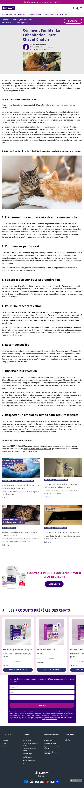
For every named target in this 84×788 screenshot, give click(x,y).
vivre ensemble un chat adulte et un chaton (35, 80)
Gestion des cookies (29, 760)
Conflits (48, 480)
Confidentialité (27, 757)
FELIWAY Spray (19, 446)
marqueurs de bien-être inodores (37, 448)
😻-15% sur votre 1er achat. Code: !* (42, 2)
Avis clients (68, 740)
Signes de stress (27, 481)
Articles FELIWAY (20, 14)
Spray (47, 649)
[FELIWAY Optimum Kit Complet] (18, 632)
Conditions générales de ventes (30, 744)
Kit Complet (17, 649)
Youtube (4, 747)
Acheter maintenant (18, 670)
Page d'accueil (7, 14)
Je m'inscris (73, 21)
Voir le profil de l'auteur (39, 49)
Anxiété (48, 528)
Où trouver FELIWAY (50, 743)
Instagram (5, 740)
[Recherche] (73, 8)
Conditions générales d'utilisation (29, 749)
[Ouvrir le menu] (81, 8)
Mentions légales (28, 754)
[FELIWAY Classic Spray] (51, 632)
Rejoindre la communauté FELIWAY (51, 748)
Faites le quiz (54, 584)
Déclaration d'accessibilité (31, 764)
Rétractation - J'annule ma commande (51, 753)
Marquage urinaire (10, 481)
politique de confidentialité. (49, 719)
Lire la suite (5, 498)
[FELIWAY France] (13, 8)
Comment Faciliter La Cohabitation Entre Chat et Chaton (48, 14)
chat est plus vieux (70, 112)
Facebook (5, 743)
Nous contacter (48, 740)
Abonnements (27, 740)
